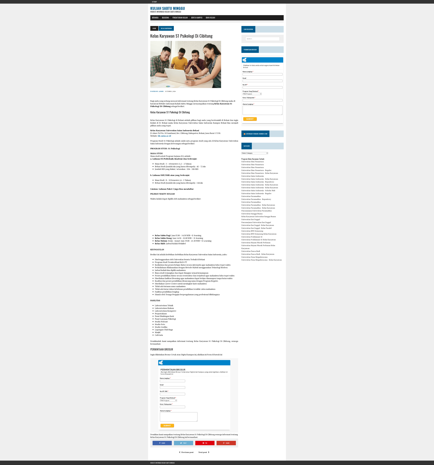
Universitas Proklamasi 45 (251, 237)
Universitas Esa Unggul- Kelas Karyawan (257, 225)
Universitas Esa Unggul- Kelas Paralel (256, 228)
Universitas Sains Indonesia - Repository (257, 182)
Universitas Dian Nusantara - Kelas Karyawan (259, 173)
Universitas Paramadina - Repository (256, 199)
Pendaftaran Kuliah (180, 17)
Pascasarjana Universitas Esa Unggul (256, 222)
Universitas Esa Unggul (250, 219)
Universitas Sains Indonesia (252, 176)
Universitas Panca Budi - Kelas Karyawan (257, 254)
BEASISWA (165, 17)
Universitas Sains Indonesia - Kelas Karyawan (259, 179)
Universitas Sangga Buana (251, 213)
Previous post (187, 452)
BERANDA (155, 17)
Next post (202, 452)
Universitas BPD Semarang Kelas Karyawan (258, 234)
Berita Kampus (196, 17)
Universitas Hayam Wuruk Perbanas (255, 242)
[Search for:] (263, 39)
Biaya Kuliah (210, 17)
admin (161, 91)
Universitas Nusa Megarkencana (254, 257)
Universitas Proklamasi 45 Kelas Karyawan (258, 239)
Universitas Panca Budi (250, 251)
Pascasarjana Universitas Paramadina (256, 210)
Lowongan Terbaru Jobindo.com (256, 134)
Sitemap (154, 2)
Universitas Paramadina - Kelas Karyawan (258, 205)
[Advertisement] (194, 218)
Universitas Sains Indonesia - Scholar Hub (258, 190)
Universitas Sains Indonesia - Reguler (256, 193)
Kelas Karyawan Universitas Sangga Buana (258, 216)
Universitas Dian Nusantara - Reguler (256, 170)
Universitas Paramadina (251, 196)
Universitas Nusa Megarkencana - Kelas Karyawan (261, 260)
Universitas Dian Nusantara (252, 161)
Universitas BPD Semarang (252, 231)
